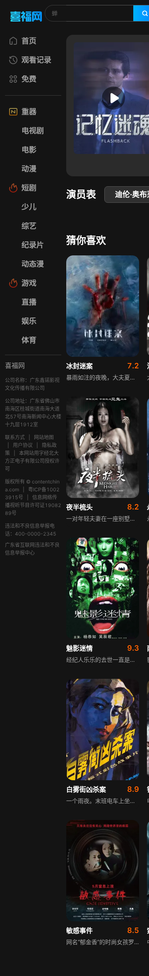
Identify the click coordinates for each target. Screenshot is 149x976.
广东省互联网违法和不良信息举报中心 (32, 549)
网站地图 (44, 437)
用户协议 (23, 445)
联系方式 (15, 437)
